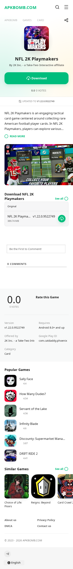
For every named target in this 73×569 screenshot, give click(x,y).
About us (10, 520)
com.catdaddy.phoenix (53, 340)
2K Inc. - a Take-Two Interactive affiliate (19, 340)
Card (7, 353)
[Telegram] (7, 554)
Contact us (44, 526)
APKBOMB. (20, 7)
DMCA (8, 526)
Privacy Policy (46, 520)
